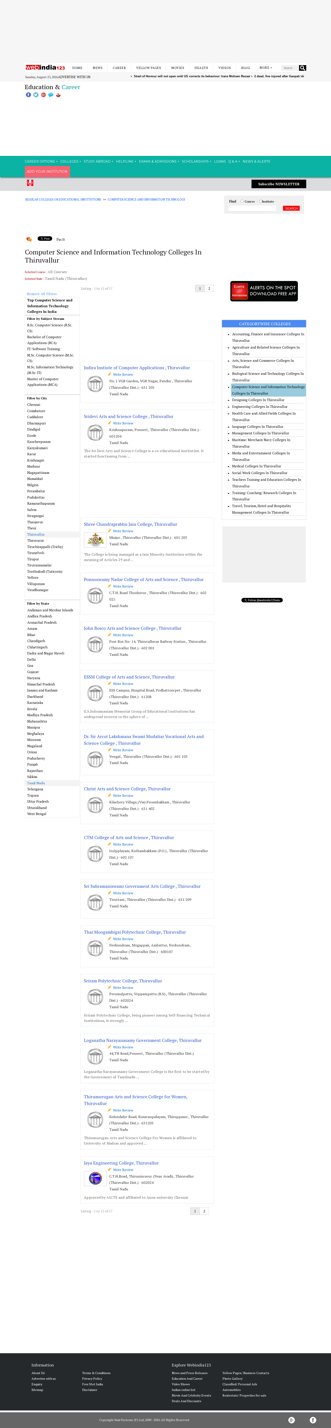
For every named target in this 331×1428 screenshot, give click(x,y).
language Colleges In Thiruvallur (257, 426)
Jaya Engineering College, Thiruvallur (121, 1163)
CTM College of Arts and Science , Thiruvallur (129, 837)
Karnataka (35, 702)
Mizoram (34, 739)
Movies (177, 68)
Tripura (33, 795)
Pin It (61, 239)
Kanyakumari (37, 448)
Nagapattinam (38, 472)
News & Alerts (256, 161)
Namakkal (35, 478)
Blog (245, 68)
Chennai (33, 404)
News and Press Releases (190, 1373)
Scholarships (195, 161)
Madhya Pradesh (40, 715)
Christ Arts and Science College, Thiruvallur (127, 788)
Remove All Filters (42, 294)
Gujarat (33, 672)
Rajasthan (35, 770)
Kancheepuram (38, 441)
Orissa (32, 752)
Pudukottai (35, 497)
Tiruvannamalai (39, 565)
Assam (32, 628)
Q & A (232, 161)
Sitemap (37, 1390)
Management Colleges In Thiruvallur (260, 433)
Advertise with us (74, 77)
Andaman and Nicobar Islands (50, 610)
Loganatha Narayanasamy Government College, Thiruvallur (143, 1040)
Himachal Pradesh (41, 684)
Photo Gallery (232, 1378)
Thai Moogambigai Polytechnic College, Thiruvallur (135, 932)
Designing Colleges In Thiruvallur (258, 400)
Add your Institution (47, 172)
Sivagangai (35, 515)
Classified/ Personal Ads (239, 1384)
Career (119, 68)
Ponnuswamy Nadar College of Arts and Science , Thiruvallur (144, 579)
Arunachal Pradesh (42, 622)
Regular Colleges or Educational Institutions (63, 199)
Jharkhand (35, 696)
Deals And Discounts (186, 1401)
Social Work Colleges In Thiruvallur (259, 473)
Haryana (33, 678)
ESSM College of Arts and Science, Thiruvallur (129, 677)
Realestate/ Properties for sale (244, 1395)
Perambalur (36, 491)
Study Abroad (97, 161)
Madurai (33, 466)
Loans (220, 161)
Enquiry (37, 1384)
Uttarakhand (37, 807)
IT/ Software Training (43, 349)
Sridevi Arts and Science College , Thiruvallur (128, 416)
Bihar (31, 634)
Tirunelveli (35, 552)
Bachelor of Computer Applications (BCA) (44, 340)
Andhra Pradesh (39, 616)
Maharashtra (37, 721)
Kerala (32, 709)
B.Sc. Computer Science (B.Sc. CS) (49, 328)
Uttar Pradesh (38, 801)
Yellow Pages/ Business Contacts (245, 1373)
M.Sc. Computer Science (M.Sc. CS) (50, 358)
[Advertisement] (165, 31)
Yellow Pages (148, 68)
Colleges (69, 161)
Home (77, 68)
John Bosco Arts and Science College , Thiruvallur (132, 628)
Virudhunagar (37, 590)
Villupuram (36, 583)
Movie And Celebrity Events (191, 1395)
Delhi (31, 659)
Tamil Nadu (36, 783)
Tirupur (33, 559)
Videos (224, 68)
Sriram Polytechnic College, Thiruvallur (123, 981)
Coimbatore (36, 411)
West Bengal (36, 813)
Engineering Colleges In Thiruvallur (260, 406)
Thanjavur (35, 522)
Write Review (122, 374)
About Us (38, 1373)
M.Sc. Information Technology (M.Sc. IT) (50, 370)
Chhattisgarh (37, 647)
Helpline (125, 161)
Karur (31, 454)
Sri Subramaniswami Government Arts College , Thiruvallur (142, 886)
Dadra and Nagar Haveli (45, 653)
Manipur (33, 727)
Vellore (33, 577)
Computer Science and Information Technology (146, 199)
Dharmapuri (36, 423)
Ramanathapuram (41, 503)
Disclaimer (89, 1390)
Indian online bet (183, 1390)
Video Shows (181, 1384)
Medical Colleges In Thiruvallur (256, 466)
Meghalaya (35, 733)
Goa (30, 665)
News (97, 68)
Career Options (40, 161)
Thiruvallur (36, 534)
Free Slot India (92, 1384)
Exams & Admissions (158, 161)
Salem (31, 509)
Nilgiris (33, 485)
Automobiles (231, 1390)
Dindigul (33, 429)
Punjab (32, 764)
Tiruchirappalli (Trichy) (45, 546)
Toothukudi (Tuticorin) (44, 571)
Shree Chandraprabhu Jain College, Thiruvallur (130, 524)
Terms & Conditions (96, 1373)
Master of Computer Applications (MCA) (43, 382)
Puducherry (36, 758)
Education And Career (187, 1378)
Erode (31, 435)
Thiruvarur (35, 540)
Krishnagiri (35, 460)
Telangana (35, 789)
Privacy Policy (92, 1378)
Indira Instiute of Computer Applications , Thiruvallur (137, 367)
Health (201, 68)
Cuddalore (35, 417)
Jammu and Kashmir (42, 690)
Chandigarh (36, 641)
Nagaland (34, 746)
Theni (31, 528)
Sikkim (32, 776)
